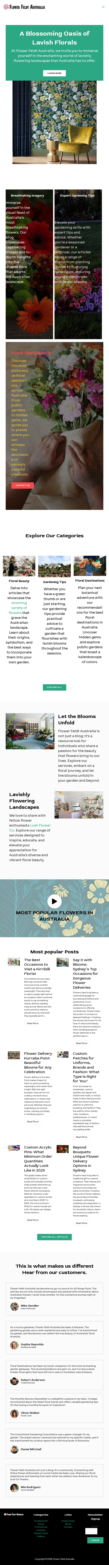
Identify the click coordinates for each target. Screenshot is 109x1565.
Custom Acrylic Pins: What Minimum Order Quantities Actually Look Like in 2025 (38, 1159)
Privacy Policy (68, 1521)
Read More (32, 1023)
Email (95, 1526)
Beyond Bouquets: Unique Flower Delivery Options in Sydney (86, 1159)
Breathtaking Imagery (27, 196)
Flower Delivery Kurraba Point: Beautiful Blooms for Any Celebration (38, 1062)
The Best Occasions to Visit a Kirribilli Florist (37, 967)
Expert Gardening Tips (77, 196)
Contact (68, 1527)
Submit (95, 1540)
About (68, 1524)
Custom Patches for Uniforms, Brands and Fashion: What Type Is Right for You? (86, 1067)
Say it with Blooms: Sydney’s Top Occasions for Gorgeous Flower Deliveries (85, 974)
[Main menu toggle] (103, 7)
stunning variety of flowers (18, 608)
